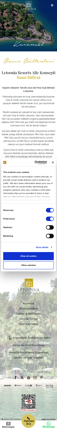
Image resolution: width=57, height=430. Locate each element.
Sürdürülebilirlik (28, 308)
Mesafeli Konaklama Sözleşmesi (28, 352)
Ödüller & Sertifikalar (28, 313)
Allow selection (28, 265)
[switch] (50, 219)
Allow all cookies (28, 256)
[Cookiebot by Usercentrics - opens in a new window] (35, 162)
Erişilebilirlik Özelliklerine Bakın (32, 337)
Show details (42, 247)
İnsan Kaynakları (28, 323)
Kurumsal (28, 303)
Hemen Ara (29, 422)
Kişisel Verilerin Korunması (28, 345)
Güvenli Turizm (28, 318)
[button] (52, 5)
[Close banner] (53, 162)
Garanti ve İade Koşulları (28, 357)
